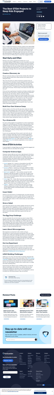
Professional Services (23, 364)
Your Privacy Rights (48, 384)
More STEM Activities (41, 28)
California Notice (39, 384)
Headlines (29, 373)
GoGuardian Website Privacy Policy (12, 391)
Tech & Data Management (30, 361)
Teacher (21, 356)
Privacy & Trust (38, 356)
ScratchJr (6, 167)
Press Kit (29, 374)
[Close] (52, 391)
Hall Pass (21, 359)
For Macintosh (30, 366)
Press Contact (30, 376)
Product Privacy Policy (38, 378)
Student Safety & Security (30, 356)
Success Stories (38, 359)
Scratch (6, 163)
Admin (21, 355)
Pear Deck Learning (23, 362)
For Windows (30, 365)
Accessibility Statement (38, 381)
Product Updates (22, 376)
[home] (7, 1)
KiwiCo (13, 138)
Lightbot (6, 184)
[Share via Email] (43, 16)
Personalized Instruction (30, 363)
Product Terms (38, 376)
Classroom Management (30, 358)
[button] (15, 1)
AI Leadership (38, 358)
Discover (21, 361)
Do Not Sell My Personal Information (40, 390)
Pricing (34, 1)
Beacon (21, 358)
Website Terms (38, 373)
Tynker (5, 179)
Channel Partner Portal (47, 359)
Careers (45, 360)
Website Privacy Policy (39, 374)
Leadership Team (47, 355)
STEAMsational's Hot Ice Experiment (16, 251)
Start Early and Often (41, 26)
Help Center (21, 373)
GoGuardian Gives (47, 362)
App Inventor (7, 172)
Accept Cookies (40, 392)
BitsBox (30, 138)
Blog (36, 355)
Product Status (22, 377)
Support (30, 1)
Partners (45, 356)
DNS (28, 368)
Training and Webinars (23, 374)
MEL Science (9, 140)
